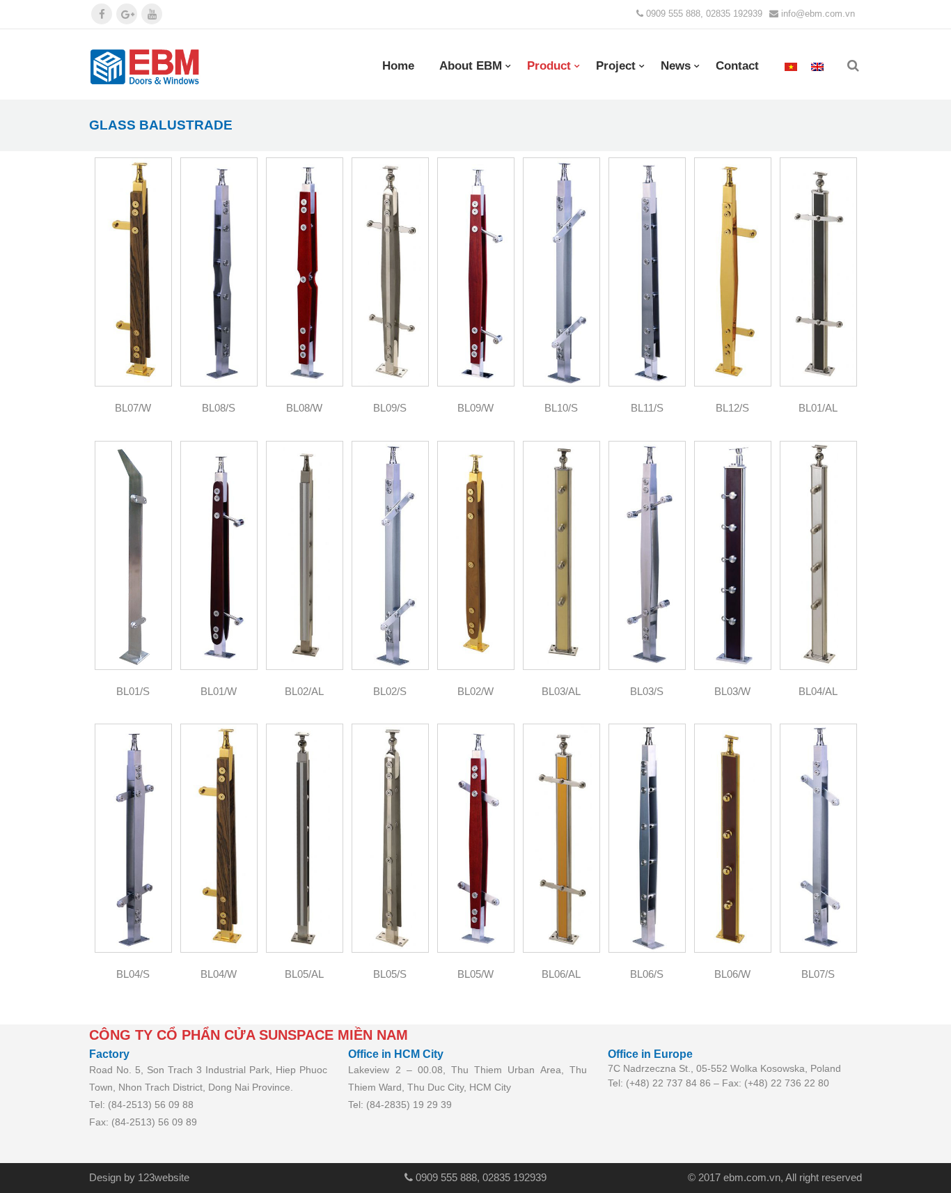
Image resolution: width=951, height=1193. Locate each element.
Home (398, 65)
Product (549, 65)
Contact (737, 65)
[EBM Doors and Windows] (145, 67)
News (676, 65)
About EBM (470, 65)
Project (616, 65)
